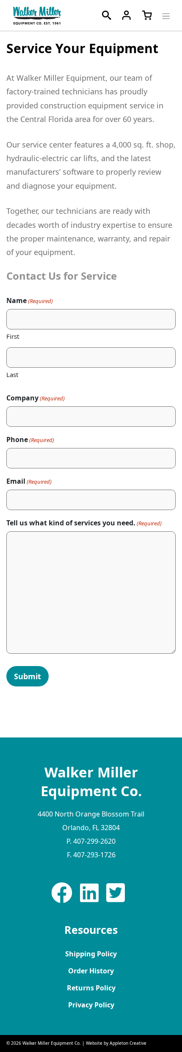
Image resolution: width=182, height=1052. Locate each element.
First (12, 336)
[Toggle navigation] (165, 15)
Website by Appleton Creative (116, 1043)
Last (12, 374)
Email (29, 481)
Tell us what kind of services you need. (84, 522)
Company (35, 398)
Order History (91, 970)
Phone (30, 439)
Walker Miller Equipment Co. (51, 1043)
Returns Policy (91, 987)
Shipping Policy (91, 953)
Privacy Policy (91, 1004)
